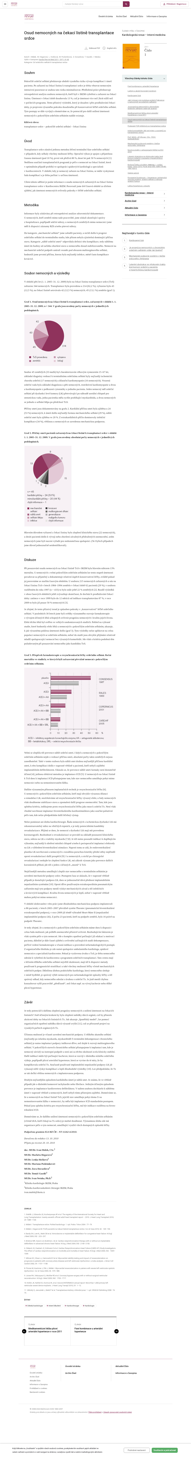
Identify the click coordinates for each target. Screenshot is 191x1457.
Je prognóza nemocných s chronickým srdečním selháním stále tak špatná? (143, 108)
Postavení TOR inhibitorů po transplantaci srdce (147, 126)
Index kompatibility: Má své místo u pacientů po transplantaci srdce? (147, 132)
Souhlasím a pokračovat (165, 1450)
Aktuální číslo (136, 16)
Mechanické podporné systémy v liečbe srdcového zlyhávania (144, 144)
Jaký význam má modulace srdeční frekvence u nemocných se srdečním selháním (146, 101)
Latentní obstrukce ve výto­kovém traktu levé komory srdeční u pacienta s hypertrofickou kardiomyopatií (145, 158)
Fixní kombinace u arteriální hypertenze (89, 1330)
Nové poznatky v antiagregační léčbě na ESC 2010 (145, 151)
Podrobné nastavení (137, 1450)
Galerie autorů (133, 173)
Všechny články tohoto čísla (138, 78)
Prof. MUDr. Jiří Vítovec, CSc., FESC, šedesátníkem (142, 138)
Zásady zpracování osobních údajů (117, 1412)
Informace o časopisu (157, 16)
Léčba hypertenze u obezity (139, 186)
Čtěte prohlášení (95, 1412)
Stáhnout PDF (94, 48)
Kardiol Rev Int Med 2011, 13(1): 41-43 (54, 59)
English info (111, 48)
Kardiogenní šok (134, 96)
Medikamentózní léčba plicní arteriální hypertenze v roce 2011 (45, 1330)
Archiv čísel (121, 16)
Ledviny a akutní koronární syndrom (142, 91)
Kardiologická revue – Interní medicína (139, 194)
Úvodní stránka (105, 16)
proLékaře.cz (16, 5)
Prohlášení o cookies (38, 1388)
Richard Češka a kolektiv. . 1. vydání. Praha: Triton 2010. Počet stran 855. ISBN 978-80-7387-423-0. (147, 166)
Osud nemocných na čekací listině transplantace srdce (147, 120)
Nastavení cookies (37, 1392)
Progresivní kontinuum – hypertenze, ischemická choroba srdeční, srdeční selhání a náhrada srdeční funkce (147, 179)
